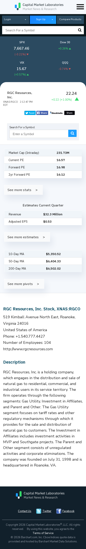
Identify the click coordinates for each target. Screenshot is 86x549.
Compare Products (70, 19)
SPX (22, 42)
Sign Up (41, 19)
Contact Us (24, 511)
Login (7, 19)
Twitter (46, 511)
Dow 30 (65, 42)
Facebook (68, 511)
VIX (22, 63)
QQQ (65, 63)
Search (80, 30)
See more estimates (23, 237)
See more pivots (20, 283)
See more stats (19, 190)
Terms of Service (43, 533)
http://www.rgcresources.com (28, 349)
